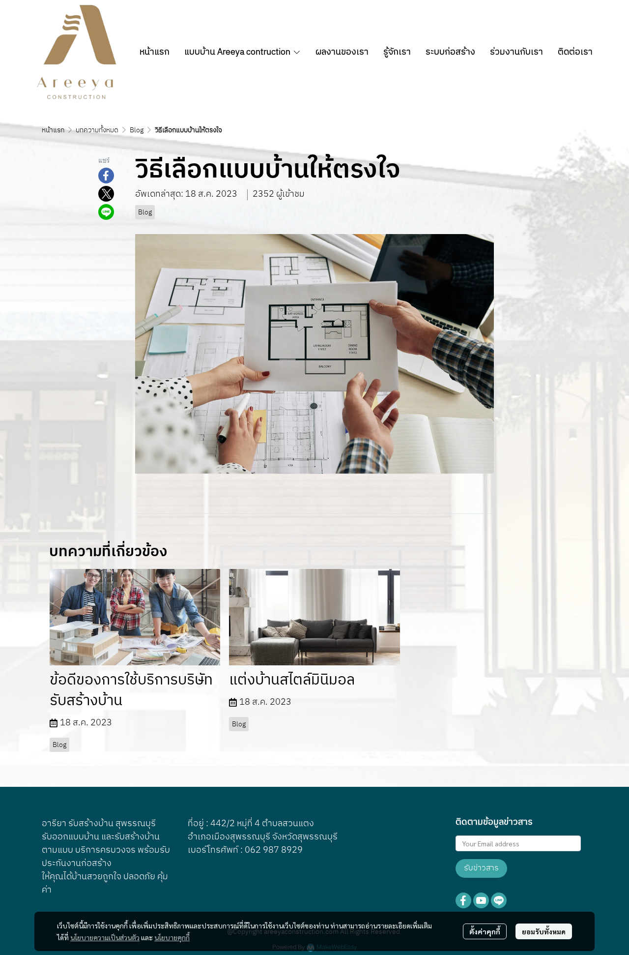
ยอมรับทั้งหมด (544, 931)
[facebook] (463, 900)
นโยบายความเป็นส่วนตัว (105, 937)
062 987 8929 (274, 850)
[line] (499, 900)
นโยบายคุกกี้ (172, 937)
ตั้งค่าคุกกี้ (484, 931)
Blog (136, 130)
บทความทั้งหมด (97, 130)
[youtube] (481, 900)
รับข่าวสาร (481, 868)
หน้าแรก (53, 130)
